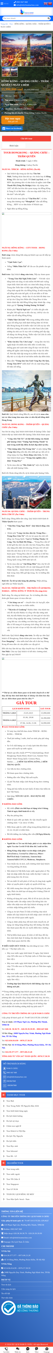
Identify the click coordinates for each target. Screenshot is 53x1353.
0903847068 (11, 1081)
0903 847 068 (22, 2)
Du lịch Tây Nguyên (14, 1136)
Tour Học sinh (12, 1146)
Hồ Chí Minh (26, 109)
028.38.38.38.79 (20, 1233)
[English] (46, 3)
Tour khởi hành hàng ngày (17, 1111)
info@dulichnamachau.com (27, 5)
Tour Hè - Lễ (11, 1156)
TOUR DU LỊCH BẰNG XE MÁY (20, 1194)
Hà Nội (17, 109)
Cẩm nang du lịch (8, 1289)
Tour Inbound (11, 1151)
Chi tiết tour (26, 138)
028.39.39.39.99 (35, 1233)
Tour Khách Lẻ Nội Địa (15, 1131)
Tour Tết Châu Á (13, 1179)
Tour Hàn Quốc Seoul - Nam (17, 1199)
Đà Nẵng (9, 109)
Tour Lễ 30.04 (12, 1189)
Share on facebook (13, 128)
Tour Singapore (12, 1184)
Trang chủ (4, 24)
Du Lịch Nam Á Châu (20, 1242)
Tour (11, 24)
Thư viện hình (7, 1298)
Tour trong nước (12, 1169)
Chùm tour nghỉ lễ (13, 1126)
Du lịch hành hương (14, 1116)
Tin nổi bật (5, 1293)
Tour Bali (10, 1101)
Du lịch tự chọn (12, 1121)
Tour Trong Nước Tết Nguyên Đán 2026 (22, 1106)
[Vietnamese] (50, 3)
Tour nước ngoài (13, 1174)
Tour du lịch (6, 1285)
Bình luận (14, 145)
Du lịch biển (11, 1141)
